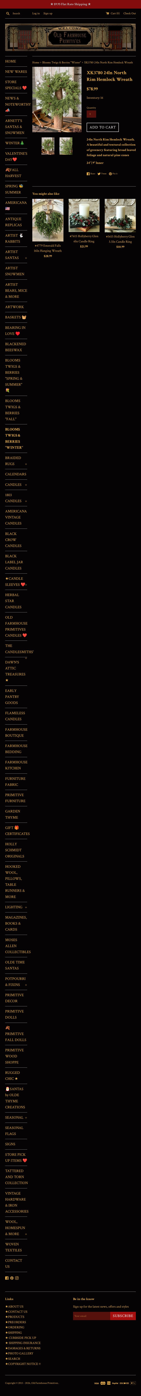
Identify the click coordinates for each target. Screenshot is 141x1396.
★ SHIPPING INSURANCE (23, 1343)
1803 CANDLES (16, 498)
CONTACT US (13, 1263)
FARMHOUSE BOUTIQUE (16, 732)
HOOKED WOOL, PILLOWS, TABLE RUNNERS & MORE (15, 881)
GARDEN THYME (12, 814)
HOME (10, 61)
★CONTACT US (16, 1312)
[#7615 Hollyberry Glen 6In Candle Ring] (84, 215)
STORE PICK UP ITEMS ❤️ (16, 1157)
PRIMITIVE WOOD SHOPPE (14, 1056)
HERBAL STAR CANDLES (13, 600)
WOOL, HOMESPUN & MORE (16, 1227)
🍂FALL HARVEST (13, 172)
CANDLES (16, 484)
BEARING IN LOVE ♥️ (15, 330)
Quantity (91, 107)
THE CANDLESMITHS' (16, 650)
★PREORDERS (15, 1322)
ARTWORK (14, 306)
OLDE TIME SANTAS (15, 965)
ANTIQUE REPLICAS (13, 222)
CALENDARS (15, 474)
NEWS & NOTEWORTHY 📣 (16, 104)
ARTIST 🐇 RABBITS (14, 238)
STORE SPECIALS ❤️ (16, 85)
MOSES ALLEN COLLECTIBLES (16, 945)
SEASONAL (16, 1117)
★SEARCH (12, 1359)
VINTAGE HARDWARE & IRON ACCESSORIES (16, 1202)
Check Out (129, 13)
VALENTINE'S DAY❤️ (16, 156)
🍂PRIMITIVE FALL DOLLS (15, 1033)
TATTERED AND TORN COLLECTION (16, 1176)
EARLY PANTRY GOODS (12, 696)
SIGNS (10, 1144)
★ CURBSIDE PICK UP (20, 1338)
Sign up (48, 13)
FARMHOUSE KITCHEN (16, 765)
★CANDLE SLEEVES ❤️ (16, 581)
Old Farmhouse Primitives (44, 1383)
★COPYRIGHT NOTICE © (23, 1364)
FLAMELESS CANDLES (15, 716)
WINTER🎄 (14, 143)
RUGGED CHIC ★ (12, 1075)
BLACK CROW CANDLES (13, 539)
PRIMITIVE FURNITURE (15, 798)
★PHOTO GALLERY (19, 1353)
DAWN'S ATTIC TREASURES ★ (15, 671)
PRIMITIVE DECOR (14, 998)
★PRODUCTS (14, 1317)
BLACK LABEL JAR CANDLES (14, 562)
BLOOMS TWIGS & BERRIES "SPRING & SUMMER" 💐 (13, 375)
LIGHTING (16, 907)
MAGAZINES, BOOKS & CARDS (16, 923)
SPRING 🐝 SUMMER (14, 189)
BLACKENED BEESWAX (15, 347)
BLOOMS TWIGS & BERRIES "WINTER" (14, 438)
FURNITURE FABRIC (15, 781)
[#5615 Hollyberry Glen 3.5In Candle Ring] (120, 215)
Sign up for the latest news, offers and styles (101, 1306)
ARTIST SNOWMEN (14, 271)
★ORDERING (14, 1327)
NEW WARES (16, 71)
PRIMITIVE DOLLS (14, 1014)
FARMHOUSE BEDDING (16, 748)
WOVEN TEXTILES (13, 1247)
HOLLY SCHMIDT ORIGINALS (14, 850)
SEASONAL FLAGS (14, 1130)
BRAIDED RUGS (16, 460)
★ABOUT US (14, 1306)
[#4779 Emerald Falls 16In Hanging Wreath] (47, 220)
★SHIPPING (13, 1333)
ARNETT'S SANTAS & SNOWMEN (14, 126)
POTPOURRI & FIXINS (16, 981)
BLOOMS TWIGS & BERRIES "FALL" (12, 410)
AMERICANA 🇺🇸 (16, 205)
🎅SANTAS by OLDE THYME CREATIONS (15, 1098)
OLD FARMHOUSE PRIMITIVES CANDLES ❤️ (16, 626)
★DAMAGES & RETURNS (22, 1348)
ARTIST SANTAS (16, 254)
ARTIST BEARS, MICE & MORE (16, 290)
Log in (36, 13)
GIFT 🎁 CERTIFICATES (16, 830)
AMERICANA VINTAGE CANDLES (16, 517)
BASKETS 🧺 (15, 317)
